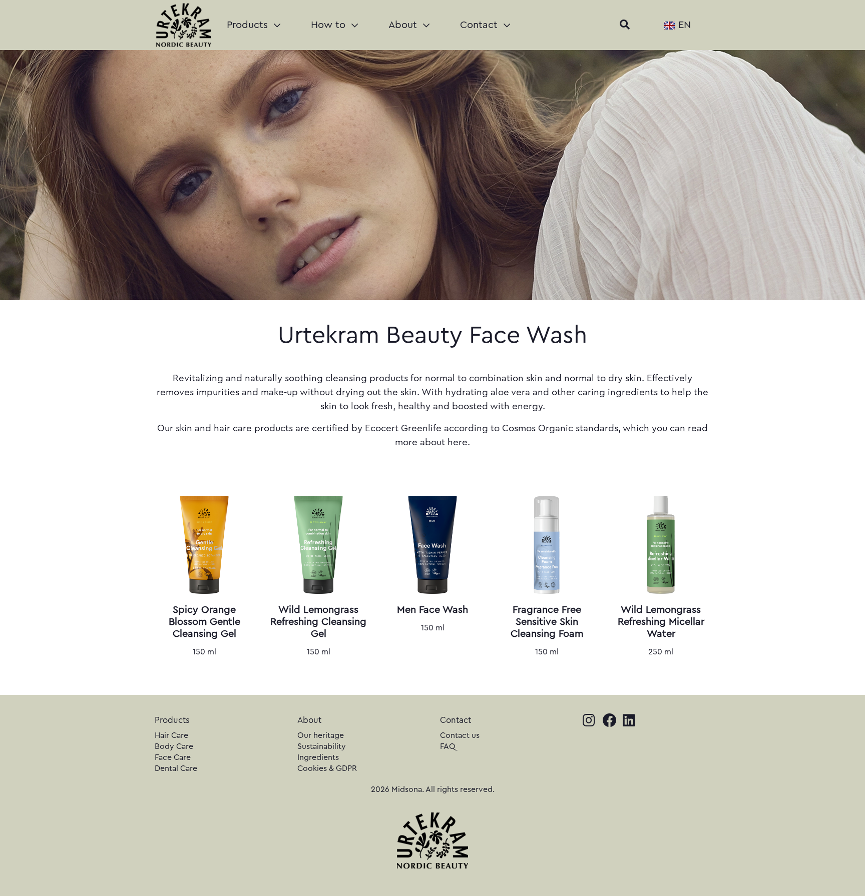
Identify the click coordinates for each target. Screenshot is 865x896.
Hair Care (171, 735)
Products (249, 25)
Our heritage (320, 735)
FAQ (448, 746)
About (404, 25)
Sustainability (321, 746)
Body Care (174, 746)
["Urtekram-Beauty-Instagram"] (593, 721)
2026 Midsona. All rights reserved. (433, 789)
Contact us (460, 735)
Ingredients (318, 757)
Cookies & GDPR (327, 768)
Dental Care (176, 768)
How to (329, 25)
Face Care (173, 757)
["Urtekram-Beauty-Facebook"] (613, 721)
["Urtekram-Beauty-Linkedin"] (633, 721)
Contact (480, 25)
